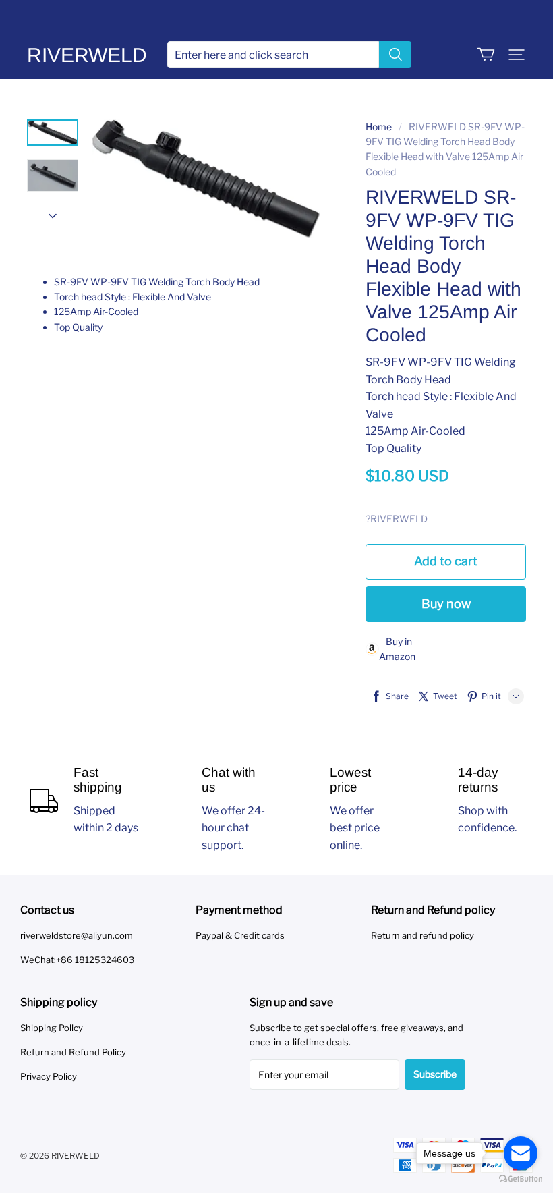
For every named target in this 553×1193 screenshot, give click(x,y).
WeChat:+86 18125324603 (77, 959)
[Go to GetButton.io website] (520, 1179)
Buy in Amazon (397, 649)
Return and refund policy (422, 935)
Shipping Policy (51, 1027)
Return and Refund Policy (73, 1052)
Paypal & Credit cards (240, 935)
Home (379, 126)
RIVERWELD (87, 55)
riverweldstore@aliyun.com (76, 935)
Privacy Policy (48, 1076)
